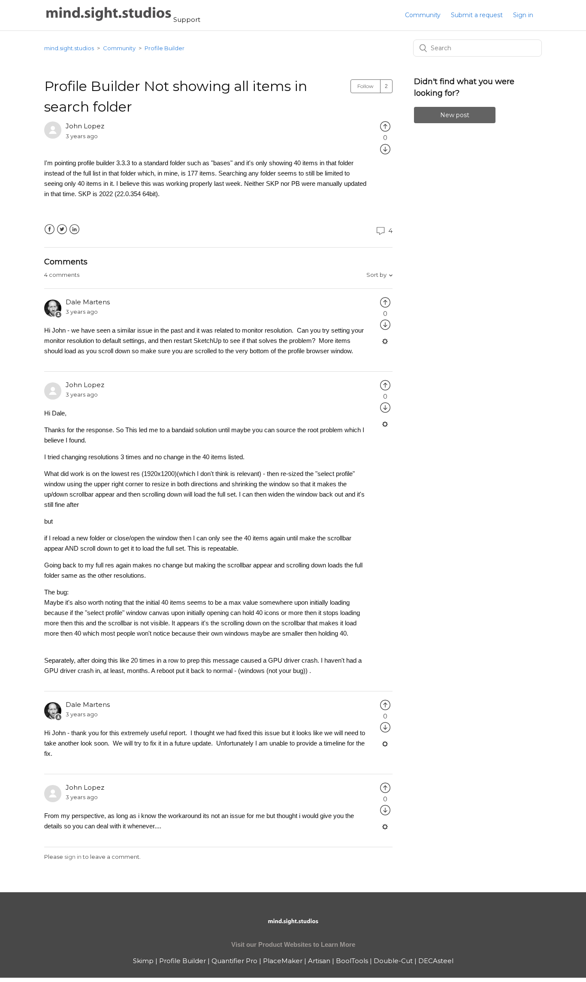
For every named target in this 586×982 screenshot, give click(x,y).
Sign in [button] (523, 15)
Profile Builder (164, 48)
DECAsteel (435, 961)
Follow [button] (365, 86)
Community (423, 15)
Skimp (143, 961)
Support (186, 19)
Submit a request (477, 15)
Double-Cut (393, 961)
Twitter (62, 229)
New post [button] (454, 115)
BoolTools (352, 961)
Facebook (49, 229)
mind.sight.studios (69, 48)
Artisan (319, 961)
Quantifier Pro (234, 961)
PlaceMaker (282, 961)
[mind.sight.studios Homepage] (293, 928)
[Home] (108, 19)
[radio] (385, 126)
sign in (73, 856)
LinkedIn (74, 229)
